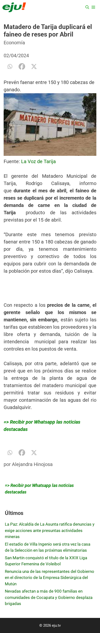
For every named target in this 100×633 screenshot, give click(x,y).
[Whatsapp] (9, 66)
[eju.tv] (14, 7)
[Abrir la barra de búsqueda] (87, 7)
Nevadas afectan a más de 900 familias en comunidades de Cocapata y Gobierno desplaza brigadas (48, 597)
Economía (14, 43)
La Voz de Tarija (38, 161)
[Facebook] (21, 66)
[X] (34, 66)
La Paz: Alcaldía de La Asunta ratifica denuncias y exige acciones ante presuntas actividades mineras (49, 530)
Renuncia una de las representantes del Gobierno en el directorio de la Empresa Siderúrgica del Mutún (49, 577)
